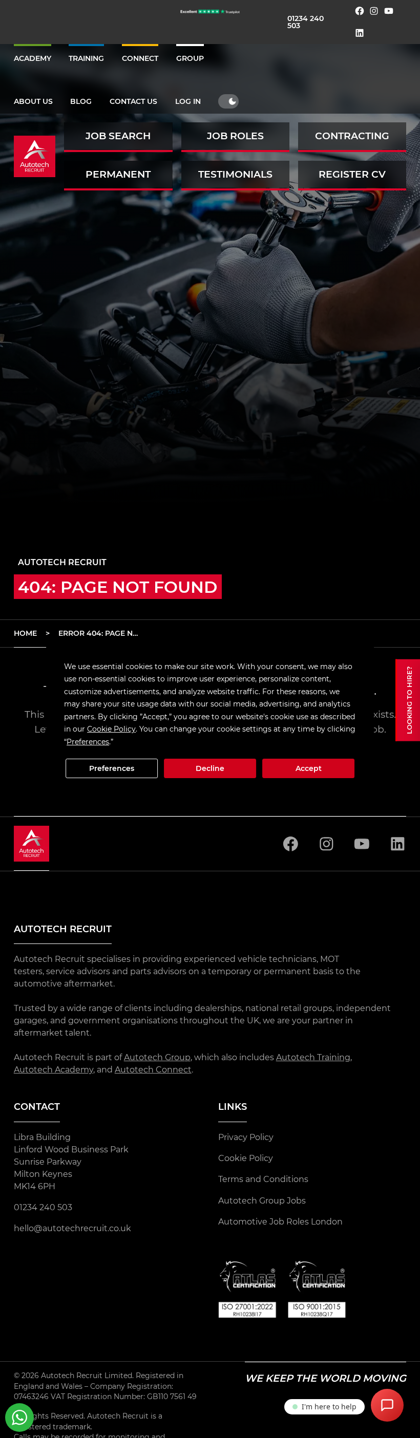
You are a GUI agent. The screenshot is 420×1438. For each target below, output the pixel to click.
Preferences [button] (88, 741)
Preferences (111, 768)
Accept (309, 768)
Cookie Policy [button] (111, 729)
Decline (210, 768)
